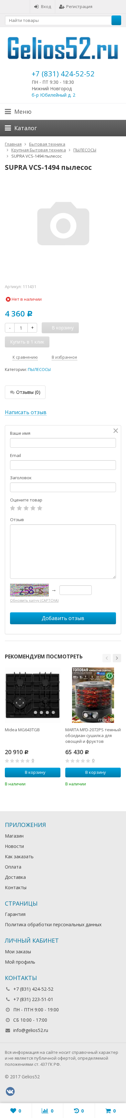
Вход (46, 6)
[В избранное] (56, 783)
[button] (106, 658)
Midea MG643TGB (22, 730)
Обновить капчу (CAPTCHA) (34, 600)
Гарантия (15, 914)
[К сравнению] (47, 783)
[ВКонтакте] (10, 1091)
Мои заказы (18, 951)
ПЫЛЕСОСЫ (39, 369)
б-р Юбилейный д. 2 (53, 95)
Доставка (15, 877)
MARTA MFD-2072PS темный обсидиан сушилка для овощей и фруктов (93, 735)
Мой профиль (20, 962)
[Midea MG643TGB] (32, 695)
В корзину (35, 772)
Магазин (14, 836)
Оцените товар (26, 500)
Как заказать (19, 856)
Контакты (15, 887)
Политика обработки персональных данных (53, 924)
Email (15, 455)
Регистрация (79, 6)
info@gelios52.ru (30, 1030)
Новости (14, 846)
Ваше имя (20, 433)
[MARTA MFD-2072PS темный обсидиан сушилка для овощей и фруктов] (93, 695)
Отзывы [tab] (28, 392)
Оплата (13, 867)
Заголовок (21, 478)
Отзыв (17, 519)
